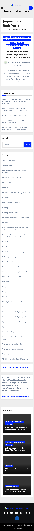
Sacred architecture (9, 307)
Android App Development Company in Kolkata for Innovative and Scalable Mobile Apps (16, 101)
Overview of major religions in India (15, 272)
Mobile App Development (11, 257)
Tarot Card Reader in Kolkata (15, 368)
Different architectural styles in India (16, 193)
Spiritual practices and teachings (14, 322)
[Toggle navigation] (2, 8)
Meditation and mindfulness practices (16, 252)
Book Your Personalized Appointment (15, 396)
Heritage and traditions (10, 213)
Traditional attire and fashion (13, 349)
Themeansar (16, 528)
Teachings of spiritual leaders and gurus (14, 338)
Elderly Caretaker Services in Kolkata (15, 116)
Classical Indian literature (11, 178)
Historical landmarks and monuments (17, 40)
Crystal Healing (8, 183)
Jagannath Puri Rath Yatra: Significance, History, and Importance (17, 55)
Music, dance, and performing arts (14, 267)
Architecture (7, 166)
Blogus (27, 525)
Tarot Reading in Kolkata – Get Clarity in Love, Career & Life (16, 492)
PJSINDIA (5, 282)
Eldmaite (5, 198)
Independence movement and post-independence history (15, 229)
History (13, 42)
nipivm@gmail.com (13, 62)
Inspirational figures (9, 242)
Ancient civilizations (9, 161)
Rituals (4, 297)
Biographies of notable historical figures (14, 172)
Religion (20, 42)
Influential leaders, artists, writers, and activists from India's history (16, 236)
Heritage (5, 208)
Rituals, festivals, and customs (17, 45)
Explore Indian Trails (16, 11)
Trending (17, 48)
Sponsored (6, 327)
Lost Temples (7, 247)
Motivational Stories (9, 262)
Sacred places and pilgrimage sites (15, 312)
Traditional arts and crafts (12, 344)
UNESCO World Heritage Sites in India (15, 359)
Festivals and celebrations (21, 37)
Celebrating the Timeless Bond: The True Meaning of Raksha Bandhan (16, 450)
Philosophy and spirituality (12, 277)
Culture (6, 37)
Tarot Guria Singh (8, 332)
